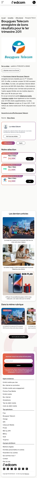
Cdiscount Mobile (8, 425)
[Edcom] (18, 2)
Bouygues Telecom (23, 76)
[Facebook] (11, 468)
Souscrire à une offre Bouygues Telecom (14, 113)
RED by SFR (6, 431)
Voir (30, 159)
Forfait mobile (7, 394)
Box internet (6, 397)
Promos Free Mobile (9, 391)
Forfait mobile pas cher (10, 382)
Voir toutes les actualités (18, 337)
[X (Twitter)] (23, 468)
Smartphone (7, 400)
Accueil (3, 18)
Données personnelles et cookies (13, 450)
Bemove (27, 473)
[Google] (4, 468)
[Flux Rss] (26, 468)
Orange (5, 419)
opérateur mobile (7, 98)
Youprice (6, 440)
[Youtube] (15, 468)
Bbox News (11, 118)
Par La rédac (5, 66)
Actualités (10, 18)
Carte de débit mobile (10, 406)
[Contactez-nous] (34, 2)
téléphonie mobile (26, 96)
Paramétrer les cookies (10, 453)
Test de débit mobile (9, 403)
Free (4, 413)
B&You (5, 434)
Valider (18, 365)
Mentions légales (8, 447)
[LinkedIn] (8, 468)
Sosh (4, 437)
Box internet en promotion (11, 385)
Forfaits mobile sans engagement (13, 388)
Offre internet (19, 18)
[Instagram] (19, 468)
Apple (20, 143)
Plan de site (6, 461)
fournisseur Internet (9, 76)
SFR (4, 422)
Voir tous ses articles (12, 136)
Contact (5, 458)
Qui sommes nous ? (9, 455)
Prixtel (5, 428)
